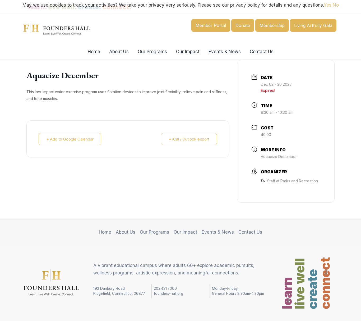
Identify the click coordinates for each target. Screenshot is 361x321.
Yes (327, 5)
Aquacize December (279, 156)
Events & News (225, 51)
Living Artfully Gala (313, 25)
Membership (272, 25)
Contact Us (262, 51)
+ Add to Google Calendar (70, 139)
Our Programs (152, 51)
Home (94, 51)
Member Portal (211, 25)
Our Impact (188, 51)
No (336, 5)
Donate (242, 25)
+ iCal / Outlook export (189, 139)
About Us (119, 51)
